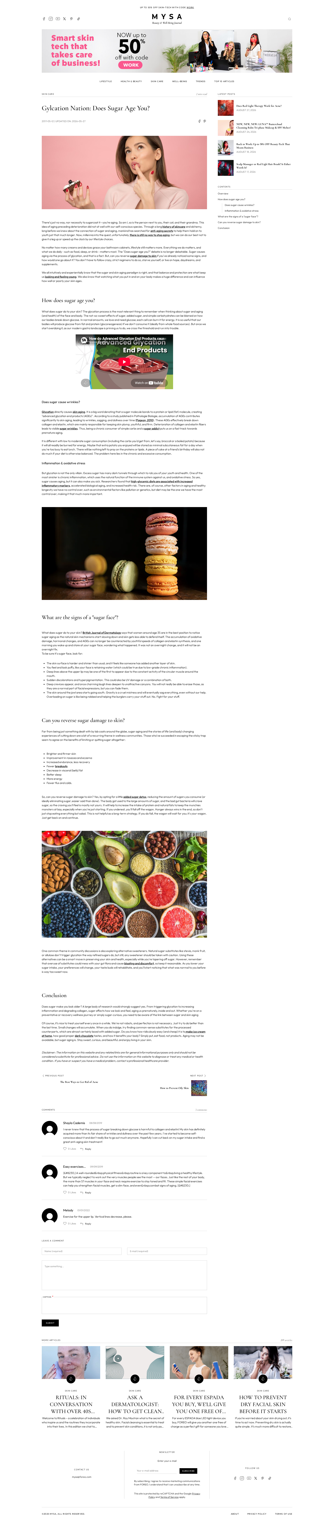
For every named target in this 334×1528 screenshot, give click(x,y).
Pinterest (72, 19)
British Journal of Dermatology (102, 632)
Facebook (44, 19)
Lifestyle (106, 81)
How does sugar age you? (231, 199)
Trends (200, 81)
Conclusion (224, 228)
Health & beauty (131, 81)
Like (65, 1148)
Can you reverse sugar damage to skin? (239, 222)
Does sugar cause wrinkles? (240, 205)
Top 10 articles (224, 81)
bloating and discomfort (139, 963)
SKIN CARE (48, 94)
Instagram (51, 19)
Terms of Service (169, 1497)
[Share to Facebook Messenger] (205, 121)
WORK (190, 7)
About (235, 1514)
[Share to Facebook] (199, 121)
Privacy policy (257, 1514)
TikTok (79, 19)
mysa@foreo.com (81, 1476)
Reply (88, 1148)
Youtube (58, 19)
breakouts (61, 766)
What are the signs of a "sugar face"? (238, 216)
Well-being (179, 81)
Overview (223, 193)
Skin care (157, 81)
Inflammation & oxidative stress (242, 210)
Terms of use (283, 1514)
